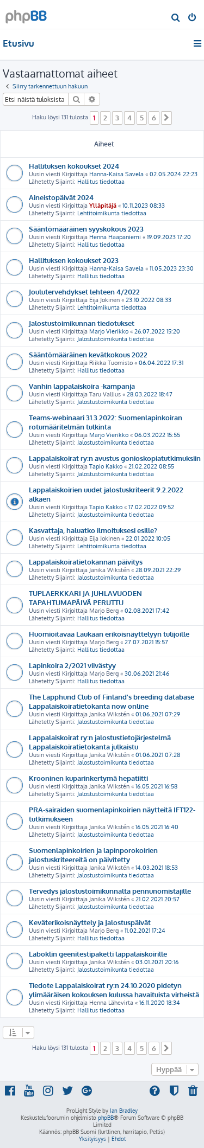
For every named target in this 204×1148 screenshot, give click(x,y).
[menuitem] (176, 18)
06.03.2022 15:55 (157, 435)
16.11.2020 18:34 (159, 1002)
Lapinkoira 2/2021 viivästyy (72, 665)
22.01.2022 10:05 (148, 538)
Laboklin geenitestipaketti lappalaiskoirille (98, 953)
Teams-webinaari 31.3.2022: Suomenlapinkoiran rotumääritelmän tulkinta (105, 422)
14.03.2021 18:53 (156, 867)
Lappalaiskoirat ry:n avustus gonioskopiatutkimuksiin (115, 458)
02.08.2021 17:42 (147, 610)
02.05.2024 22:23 (173, 174)
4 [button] (129, 117)
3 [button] (117, 117)
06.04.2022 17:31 (161, 363)
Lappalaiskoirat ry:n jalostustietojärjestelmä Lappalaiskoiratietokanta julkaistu (100, 742)
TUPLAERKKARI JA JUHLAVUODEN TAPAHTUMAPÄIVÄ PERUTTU (85, 597)
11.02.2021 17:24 (145, 930)
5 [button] (142, 117)
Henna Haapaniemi (115, 237)
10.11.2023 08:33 (143, 205)
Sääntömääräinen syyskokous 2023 (86, 228)
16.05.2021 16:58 (156, 786)
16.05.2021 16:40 (156, 827)
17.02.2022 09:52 (151, 507)
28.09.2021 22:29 (158, 570)
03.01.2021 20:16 (156, 962)
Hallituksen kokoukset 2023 (74, 260)
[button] (166, 117)
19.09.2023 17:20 (169, 237)
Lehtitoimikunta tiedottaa (111, 213)
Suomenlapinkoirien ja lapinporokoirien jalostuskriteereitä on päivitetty (93, 854)
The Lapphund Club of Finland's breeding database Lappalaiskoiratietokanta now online (111, 701)
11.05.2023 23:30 (172, 268)
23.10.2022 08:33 (148, 300)
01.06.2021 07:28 (157, 755)
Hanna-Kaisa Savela (116, 174)
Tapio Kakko (105, 466)
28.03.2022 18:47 (149, 394)
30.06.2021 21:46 (147, 673)
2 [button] (105, 117)
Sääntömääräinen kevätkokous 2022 (88, 354)
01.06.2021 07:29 (157, 714)
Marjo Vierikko (108, 331)
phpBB (106, 1117)
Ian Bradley (124, 1110)
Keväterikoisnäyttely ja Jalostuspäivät (90, 922)
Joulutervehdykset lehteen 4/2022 (84, 291)
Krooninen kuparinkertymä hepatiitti (88, 778)
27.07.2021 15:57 (146, 642)
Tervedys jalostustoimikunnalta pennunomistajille (110, 890)
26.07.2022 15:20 (157, 331)
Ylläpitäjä (102, 205)
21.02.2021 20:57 (157, 899)
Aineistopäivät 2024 (61, 197)
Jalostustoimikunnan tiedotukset (81, 323)
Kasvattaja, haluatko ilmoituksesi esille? (93, 530)
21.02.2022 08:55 (151, 466)
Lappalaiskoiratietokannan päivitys (86, 561)
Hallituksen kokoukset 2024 (74, 165)
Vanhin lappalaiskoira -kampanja (82, 385)
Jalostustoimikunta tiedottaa (115, 339)
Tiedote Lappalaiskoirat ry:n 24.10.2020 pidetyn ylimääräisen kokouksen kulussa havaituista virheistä (114, 989)
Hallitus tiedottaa (101, 181)
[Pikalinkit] (198, 43)
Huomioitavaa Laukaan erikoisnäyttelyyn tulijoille (109, 633)
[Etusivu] (26, 14)
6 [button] (154, 117)
